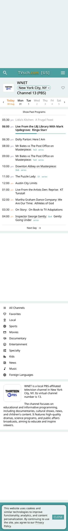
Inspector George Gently (30, 216)
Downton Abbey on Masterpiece (35, 166)
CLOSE (58, 517)
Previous (3, 102)
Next (65, 102)
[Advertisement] (34, 34)
